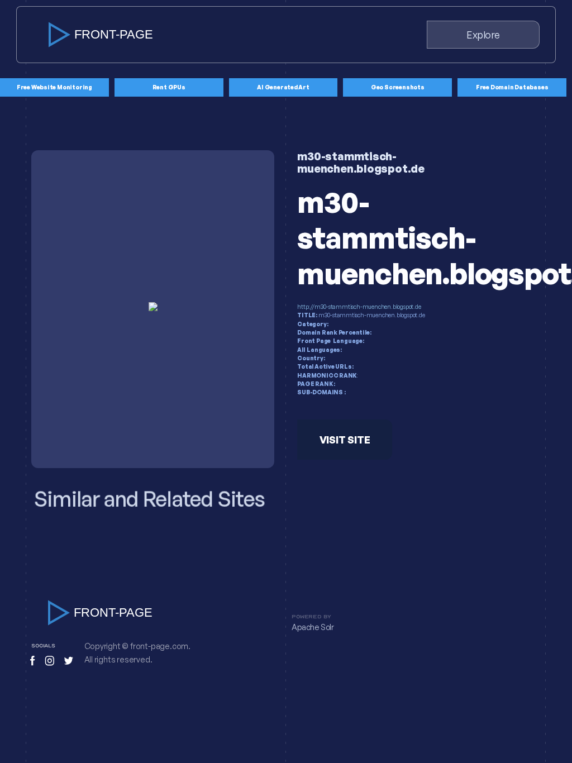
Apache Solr (313, 627)
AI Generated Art (283, 87)
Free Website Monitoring (54, 87)
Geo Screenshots (398, 87)
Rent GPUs (168, 87)
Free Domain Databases (512, 87)
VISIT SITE (345, 439)
